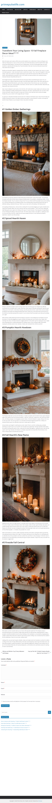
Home (3, 9)
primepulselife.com (12, 4)
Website (3, 694)
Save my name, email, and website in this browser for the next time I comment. (21, 701)
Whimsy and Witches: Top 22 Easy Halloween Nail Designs (13, 652)
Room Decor (33, 9)
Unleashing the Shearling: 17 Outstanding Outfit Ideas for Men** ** (15, 729)
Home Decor (10, 9)
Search (49, 712)
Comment (4, 665)
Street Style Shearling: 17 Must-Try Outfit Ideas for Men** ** (14, 723)
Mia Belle (12, 56)
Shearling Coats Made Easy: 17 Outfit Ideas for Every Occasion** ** (15, 727)
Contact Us (47, 9)
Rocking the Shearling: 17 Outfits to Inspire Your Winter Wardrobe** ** (16, 725)
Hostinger (40, 801)
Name (3, 682)
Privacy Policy (5, 12)
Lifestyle (25, 9)
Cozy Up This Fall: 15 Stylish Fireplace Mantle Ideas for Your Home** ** (38, 652)
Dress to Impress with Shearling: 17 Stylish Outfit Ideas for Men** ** (15, 721)
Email (2, 688)
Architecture (18, 9)
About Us (40, 9)
